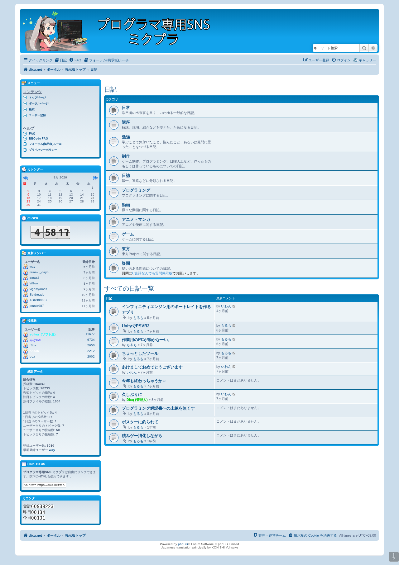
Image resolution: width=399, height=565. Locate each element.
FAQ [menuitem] (32, 133)
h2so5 (34, 351)
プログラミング (136, 190)
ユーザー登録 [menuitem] (37, 115)
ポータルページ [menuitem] (39, 103)
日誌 (126, 175)
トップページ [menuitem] (37, 97)
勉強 (126, 137)
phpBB (183, 544)
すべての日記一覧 (129, 288)
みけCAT (36, 340)
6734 (91, 339)
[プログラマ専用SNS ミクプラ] (122, 31)
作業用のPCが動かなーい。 (147, 339)
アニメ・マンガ (136, 219)
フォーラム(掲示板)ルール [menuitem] (45, 143)
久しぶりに (132, 394)
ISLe (33, 345)
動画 (126, 204)
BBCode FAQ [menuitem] (38, 138)
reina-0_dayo (39, 272)
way (32, 266)
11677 (90, 334)
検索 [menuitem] (32, 109)
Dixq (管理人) (137, 399)
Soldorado (37, 294)
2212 (91, 351)
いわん (226, 306)
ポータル (53, 69)
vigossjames (38, 289)
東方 (126, 248)
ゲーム (128, 234)
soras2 (34, 277)
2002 (91, 356)
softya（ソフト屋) (42, 334)
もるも (138, 318)
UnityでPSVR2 (135, 326)
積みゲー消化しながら (142, 435)
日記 (110, 89)
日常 (126, 107)
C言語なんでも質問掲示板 (152, 273)
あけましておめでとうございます (152, 367)
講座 (126, 122)
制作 (126, 156)
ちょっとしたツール (140, 353)
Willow (34, 283)
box (32, 356)
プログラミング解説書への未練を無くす (158, 408)
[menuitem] (60, 60)
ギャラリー (367, 60)
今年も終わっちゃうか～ (144, 380)
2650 (91, 345)
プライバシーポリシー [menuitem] (43, 149)
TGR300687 (38, 300)
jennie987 (37, 305)
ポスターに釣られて (140, 422)
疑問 (126, 263)
